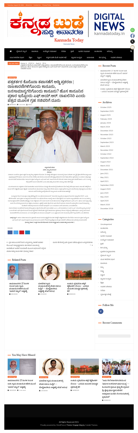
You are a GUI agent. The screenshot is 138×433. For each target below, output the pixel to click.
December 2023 (106, 131)
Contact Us (37, 5)
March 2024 (105, 127)
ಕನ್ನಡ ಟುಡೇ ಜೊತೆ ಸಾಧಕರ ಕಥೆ (56, 57)
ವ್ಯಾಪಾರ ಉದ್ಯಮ (76, 57)
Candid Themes (91, 425)
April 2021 (104, 181)
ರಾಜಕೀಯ (34, 51)
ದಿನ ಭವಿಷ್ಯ (102, 57)
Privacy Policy (46, 5)
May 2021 (104, 177)
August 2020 (105, 189)
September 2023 (107, 142)
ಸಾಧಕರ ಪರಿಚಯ (116, 57)
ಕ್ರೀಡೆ (72, 51)
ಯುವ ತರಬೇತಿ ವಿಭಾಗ (17, 57)
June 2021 (104, 173)
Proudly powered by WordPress (52, 425)
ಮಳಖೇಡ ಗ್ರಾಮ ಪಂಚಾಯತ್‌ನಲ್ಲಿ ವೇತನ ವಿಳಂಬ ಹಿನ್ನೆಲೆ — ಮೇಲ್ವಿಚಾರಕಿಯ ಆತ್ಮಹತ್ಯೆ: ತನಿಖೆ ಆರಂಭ (49, 287)
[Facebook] (100, 311)
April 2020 (104, 201)
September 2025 (107, 111)
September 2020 (107, 185)
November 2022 (106, 150)
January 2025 (105, 123)
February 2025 (106, 119)
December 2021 (106, 169)
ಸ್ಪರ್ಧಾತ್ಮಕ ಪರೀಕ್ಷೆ (105, 294)
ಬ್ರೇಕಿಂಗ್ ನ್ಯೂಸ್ (21, 51)
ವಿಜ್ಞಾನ (39, 57)
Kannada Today (69, 40)
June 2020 (104, 193)
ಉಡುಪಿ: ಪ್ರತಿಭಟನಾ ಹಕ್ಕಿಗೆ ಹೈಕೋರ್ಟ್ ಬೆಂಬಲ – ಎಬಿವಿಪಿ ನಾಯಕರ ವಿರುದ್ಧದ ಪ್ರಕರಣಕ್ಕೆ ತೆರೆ (78, 287)
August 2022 (105, 162)
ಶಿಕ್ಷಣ (30, 57)
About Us (29, 5)
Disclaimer (56, 5)
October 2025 (105, 107)
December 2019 (106, 208)
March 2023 (105, 146)
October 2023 (105, 138)
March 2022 (105, 166)
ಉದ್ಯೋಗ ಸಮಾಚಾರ (49, 51)
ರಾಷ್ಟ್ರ (102, 271)
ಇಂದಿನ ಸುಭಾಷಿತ (84, 51)
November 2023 (106, 134)
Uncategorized (106, 224)
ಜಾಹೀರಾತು (90, 57)
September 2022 (107, 158)
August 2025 (105, 115)
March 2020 (105, 204)
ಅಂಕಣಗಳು (98, 51)
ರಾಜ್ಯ (102, 267)
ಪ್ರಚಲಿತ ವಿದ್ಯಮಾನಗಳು (107, 251)
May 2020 (104, 197)
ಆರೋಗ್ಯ (109, 51)
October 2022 (105, 154)
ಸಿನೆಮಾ (63, 51)
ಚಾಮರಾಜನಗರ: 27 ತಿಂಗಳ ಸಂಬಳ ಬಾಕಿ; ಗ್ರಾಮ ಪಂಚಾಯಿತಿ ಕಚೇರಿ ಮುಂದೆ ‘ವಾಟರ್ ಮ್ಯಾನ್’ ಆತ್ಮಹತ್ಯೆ (19, 287)
